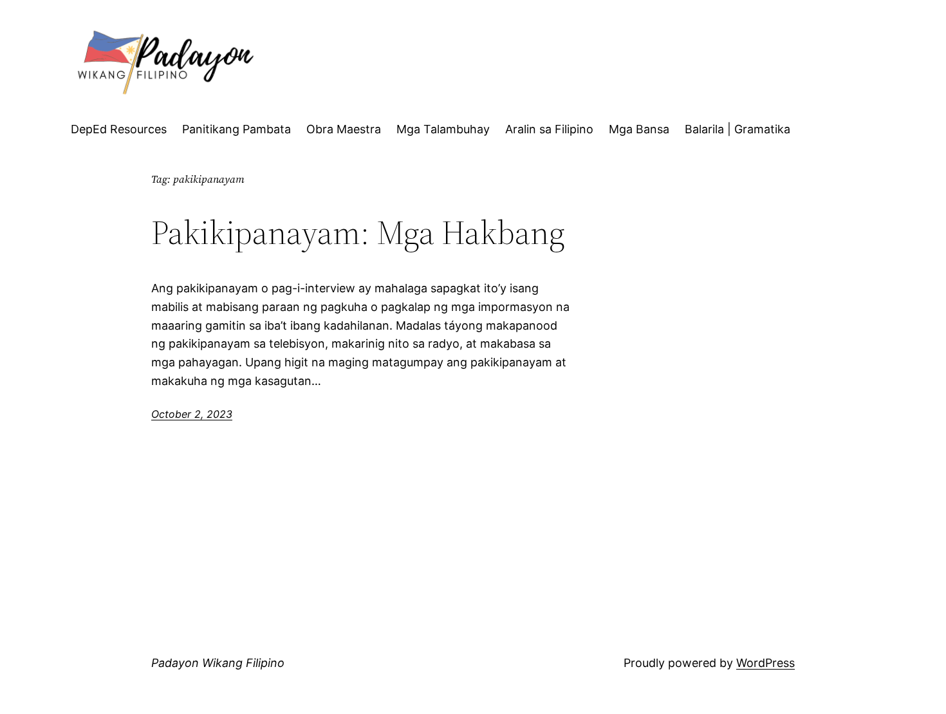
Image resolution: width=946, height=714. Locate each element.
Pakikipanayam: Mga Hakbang (358, 232)
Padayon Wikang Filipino (217, 663)
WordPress (765, 663)
